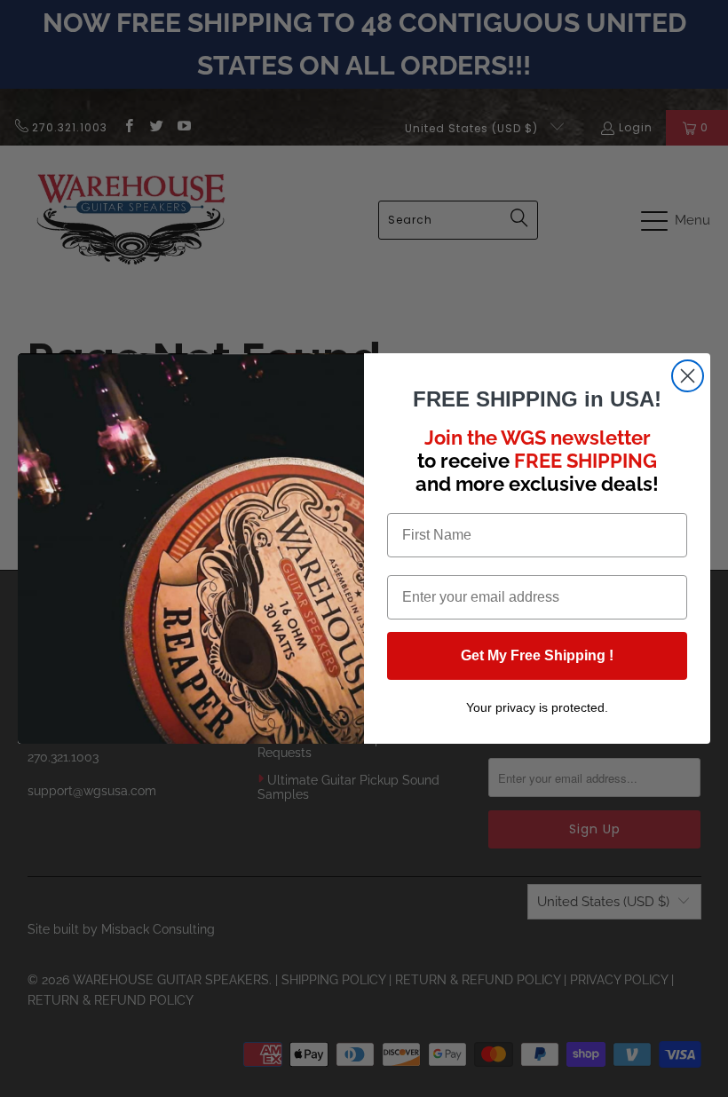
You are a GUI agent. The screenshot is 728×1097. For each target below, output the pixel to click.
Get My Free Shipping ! (537, 655)
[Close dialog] (687, 375)
